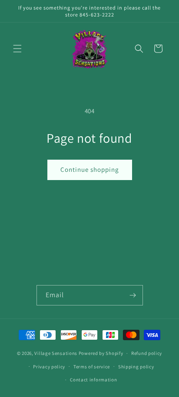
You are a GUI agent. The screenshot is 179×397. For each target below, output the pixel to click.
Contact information (93, 380)
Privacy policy (49, 367)
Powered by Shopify (101, 353)
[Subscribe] (133, 295)
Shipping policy (136, 367)
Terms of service (91, 367)
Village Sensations (55, 353)
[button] (17, 48)
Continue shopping (89, 169)
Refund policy (146, 353)
